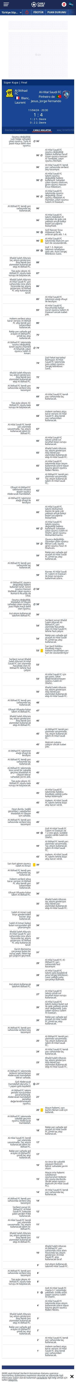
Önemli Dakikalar (16, 130)
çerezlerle (42, 1377)
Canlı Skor (38, 4)
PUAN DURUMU (56, 12)
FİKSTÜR (38, 12)
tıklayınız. (13, 1379)
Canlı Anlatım (42, 130)
